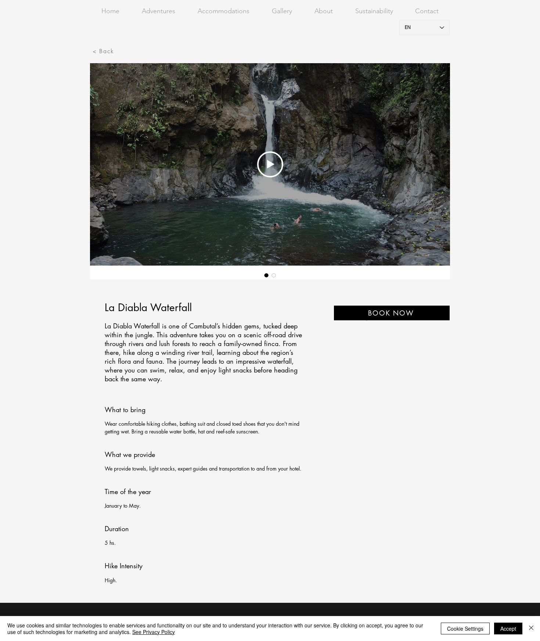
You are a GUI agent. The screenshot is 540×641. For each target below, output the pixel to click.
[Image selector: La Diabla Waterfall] (266, 275)
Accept (508, 628)
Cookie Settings (465, 628)
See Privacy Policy (153, 631)
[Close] (531, 628)
